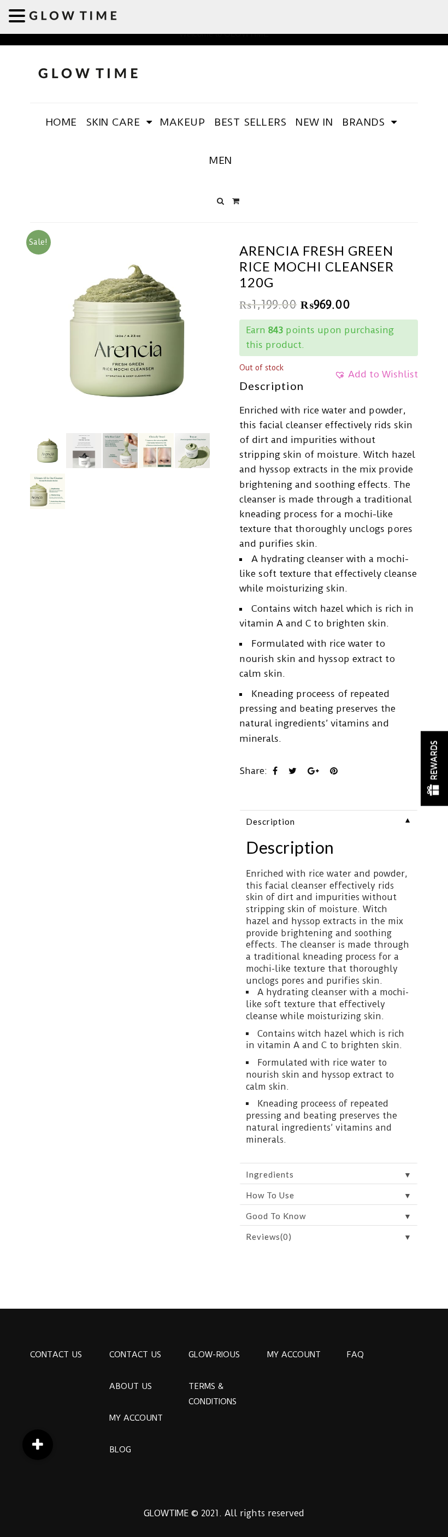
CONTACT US (56, 1354)
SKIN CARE (113, 122)
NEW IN (314, 122)
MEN (220, 160)
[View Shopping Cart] (235, 201)
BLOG (120, 1450)
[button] (376, 378)
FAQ (355, 1354)
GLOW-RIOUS (214, 1354)
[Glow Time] (88, 71)
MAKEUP (182, 122)
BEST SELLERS (250, 122)
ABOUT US (130, 1386)
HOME (61, 122)
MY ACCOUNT (136, 1418)
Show (434, 768)
